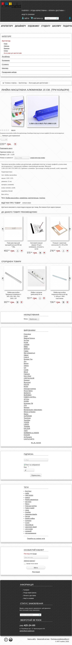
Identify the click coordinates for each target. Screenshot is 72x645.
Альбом (28, 512)
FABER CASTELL (30, 397)
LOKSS (26, 424)
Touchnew (27, 418)
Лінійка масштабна (12, 198)
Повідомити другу (6, 148)
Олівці (6, 51)
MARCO (26, 349)
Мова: (26, 319)
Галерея (25, 10)
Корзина (38, 18)
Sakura (26, 365)
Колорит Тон (28, 359)
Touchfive (27, 420)
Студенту (45, 25)
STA (25, 405)
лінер (27, 510)
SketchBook (29, 525)
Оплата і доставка (56, 10)
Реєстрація (36, 572)
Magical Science (29, 338)
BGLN (26, 372)
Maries (26, 414)
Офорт (26, 355)
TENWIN (27, 426)
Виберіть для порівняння (11, 136)
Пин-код (26, 554)
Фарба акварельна (31, 499)
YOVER (26, 422)
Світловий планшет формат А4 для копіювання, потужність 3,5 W (36, 246)
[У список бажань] (15, 144)
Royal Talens (28, 391)
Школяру (56, 25)
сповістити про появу (37, 158)
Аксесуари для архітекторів (13, 53)
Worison (26, 407)
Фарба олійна (30, 518)
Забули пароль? (29, 561)
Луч (25, 361)
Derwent (26, 380)
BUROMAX (28, 395)
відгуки (13, 130)
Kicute (26, 342)
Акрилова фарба (31, 514)
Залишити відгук (26, 202)
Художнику (33, 25)
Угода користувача (38, 10)
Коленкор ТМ (28, 403)
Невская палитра (30, 389)
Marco (27, 504)
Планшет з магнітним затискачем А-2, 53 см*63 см (59, 245)
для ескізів (29, 529)
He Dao (26, 340)
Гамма (26, 351)
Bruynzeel (27, 382)
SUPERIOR (28, 416)
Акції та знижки (28, 14)
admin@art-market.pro (27, 631)
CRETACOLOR (29, 378)
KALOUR (27, 428)
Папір (5, 43)
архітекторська (33, 198)
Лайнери (6, 46)
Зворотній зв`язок (43, 639)
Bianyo (26, 363)
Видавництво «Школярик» (33, 410)
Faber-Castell (29, 508)
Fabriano (27, 374)
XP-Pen (26, 399)
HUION (26, 401)
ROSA (26, 386)
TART (26, 431)
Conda (26, 370)
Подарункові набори (9, 72)
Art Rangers (28, 437)
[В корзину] (40, 253)
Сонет (27, 523)
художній (28, 531)
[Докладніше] (18, 251)
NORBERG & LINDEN (31, 433)
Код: (26, 467)
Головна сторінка (11, 83)
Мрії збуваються (29, 353)
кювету (27, 497)
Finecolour (27, 334)
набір (27, 493)
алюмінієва (23, 198)
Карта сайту (32, 639)
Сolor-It (26, 357)
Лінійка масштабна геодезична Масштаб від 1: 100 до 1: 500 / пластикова (59, 295)
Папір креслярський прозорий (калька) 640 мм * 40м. (13, 245)
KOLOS (26, 384)
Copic (26, 336)
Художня (28, 520)
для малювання (30, 533)
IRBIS (26, 347)
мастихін (28, 501)
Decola (27, 516)
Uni (25, 368)
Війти (27, 18)
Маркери (6, 48)
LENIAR (26, 344)
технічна (42, 198)
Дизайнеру (20, 25)
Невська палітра (31, 506)
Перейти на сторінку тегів (36, 538)
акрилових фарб (31, 527)
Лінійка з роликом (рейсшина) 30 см (36, 293)
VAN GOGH (29, 495)
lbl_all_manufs (36, 443)
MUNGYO (27, 393)
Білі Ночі (28, 491)
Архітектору (7, 25)
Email (35, 554)
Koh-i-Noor (27, 376)
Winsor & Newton (29, 412)
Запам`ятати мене (32, 563)
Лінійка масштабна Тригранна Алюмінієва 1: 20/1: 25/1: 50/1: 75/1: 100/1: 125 (13, 295)
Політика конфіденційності (60, 639)
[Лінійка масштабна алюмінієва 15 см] (17, 102)
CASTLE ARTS (29, 439)
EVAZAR (27, 435)
